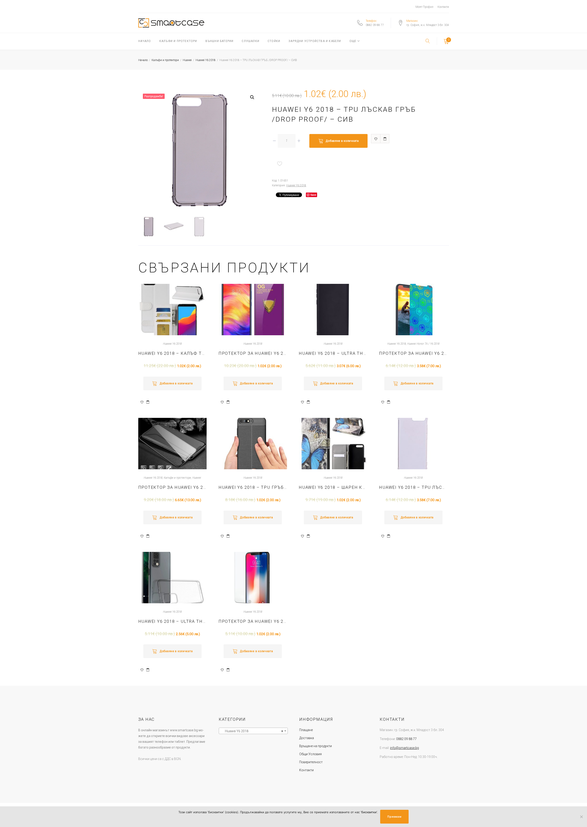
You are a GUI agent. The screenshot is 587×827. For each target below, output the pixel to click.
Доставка (306, 738)
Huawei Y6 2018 (206, 60)
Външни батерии (219, 41)
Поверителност (311, 762)
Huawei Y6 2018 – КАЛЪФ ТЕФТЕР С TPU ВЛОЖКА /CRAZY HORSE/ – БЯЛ (172, 353)
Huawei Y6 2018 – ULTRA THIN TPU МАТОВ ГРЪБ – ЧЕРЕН (333, 353)
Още (353, 41)
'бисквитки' (369, 812)
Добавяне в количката (342, 140)
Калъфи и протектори (178, 41)
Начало (144, 41)
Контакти (443, 6)
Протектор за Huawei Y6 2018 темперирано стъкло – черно (172, 487)
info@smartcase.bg (404, 748)
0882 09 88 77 (375, 25)
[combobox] (253, 731)
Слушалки (250, 41)
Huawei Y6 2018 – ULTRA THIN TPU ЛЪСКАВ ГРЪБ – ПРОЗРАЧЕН (172, 621)
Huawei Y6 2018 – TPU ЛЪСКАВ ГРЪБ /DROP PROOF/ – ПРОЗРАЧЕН (413, 487)
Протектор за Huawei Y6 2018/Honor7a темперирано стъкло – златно (253, 353)
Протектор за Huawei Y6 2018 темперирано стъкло (253, 621)
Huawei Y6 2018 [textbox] (252, 731)
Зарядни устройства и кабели (314, 41)
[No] (581, 816)
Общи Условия (310, 754)
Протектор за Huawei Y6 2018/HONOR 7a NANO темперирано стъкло (413, 353)
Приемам (394, 816)
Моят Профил (424, 6)
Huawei (187, 60)
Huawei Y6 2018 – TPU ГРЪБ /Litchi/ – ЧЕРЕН (253, 487)
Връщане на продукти (315, 746)
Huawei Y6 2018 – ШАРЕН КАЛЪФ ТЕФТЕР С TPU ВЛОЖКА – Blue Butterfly (333, 487)
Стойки (274, 41)
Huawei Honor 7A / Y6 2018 (423, 343)
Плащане (306, 730)
